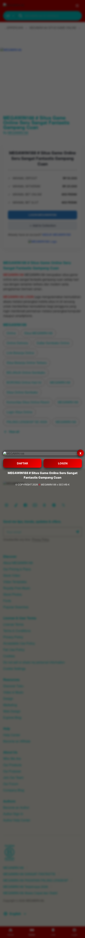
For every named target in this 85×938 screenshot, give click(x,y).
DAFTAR (22, 463)
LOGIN (63, 463)
